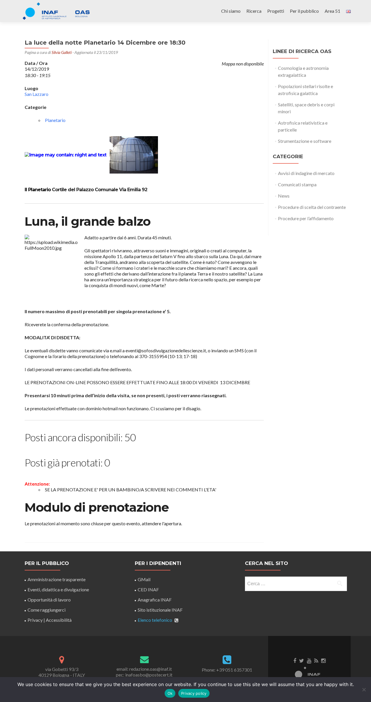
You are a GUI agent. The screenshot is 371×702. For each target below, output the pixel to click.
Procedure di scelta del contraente (312, 207)
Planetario (55, 120)
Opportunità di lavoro (49, 599)
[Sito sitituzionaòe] (309, 673)
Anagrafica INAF (155, 599)
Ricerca (253, 11)
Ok (170, 693)
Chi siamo (231, 11)
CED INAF (148, 589)
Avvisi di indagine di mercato (306, 173)
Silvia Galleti (62, 52)
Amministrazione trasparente (57, 579)
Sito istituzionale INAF (160, 609)
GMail (144, 579)
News (284, 195)
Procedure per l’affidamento (306, 218)
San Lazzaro (36, 94)
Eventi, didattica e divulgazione (58, 589)
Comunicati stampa (297, 184)
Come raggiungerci (47, 609)
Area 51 (332, 11)
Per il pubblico (304, 11)
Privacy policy (194, 693)
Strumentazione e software (304, 141)
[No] (364, 689)
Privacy (35, 620)
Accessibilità (59, 620)
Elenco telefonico (155, 620)
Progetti (275, 11)
